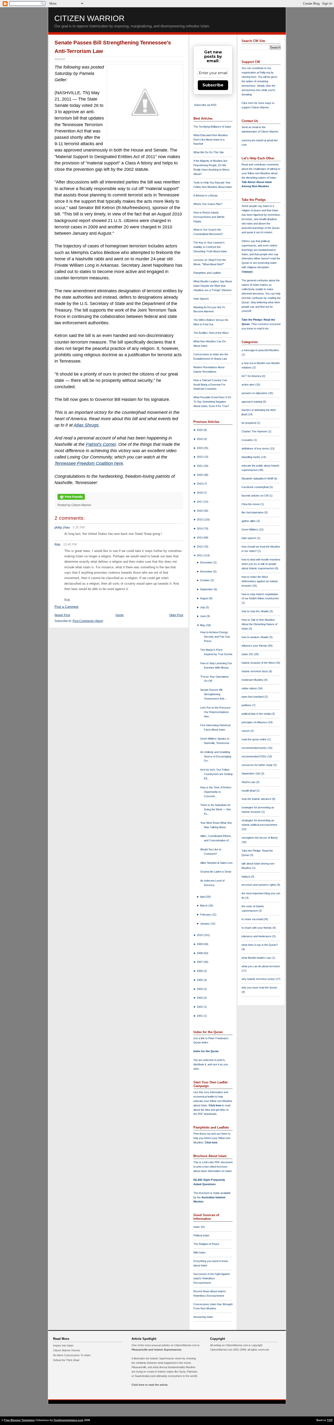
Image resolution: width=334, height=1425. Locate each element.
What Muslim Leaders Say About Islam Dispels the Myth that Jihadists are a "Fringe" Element (212, 286)
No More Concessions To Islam (71, 1355)
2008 (200, 953)
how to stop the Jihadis (255, 611)
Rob (57, 544)
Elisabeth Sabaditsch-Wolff (258, 478)
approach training (252, 401)
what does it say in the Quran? (260, 944)
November (206, 571)
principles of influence (255, 722)
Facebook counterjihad (255, 487)
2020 (200, 474)
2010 (200, 935)
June (203, 616)
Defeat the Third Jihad (66, 1360)
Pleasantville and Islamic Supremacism (156, 1349)
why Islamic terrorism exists (259, 978)
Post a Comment (66, 607)
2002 (200, 1006)
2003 (200, 997)
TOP (330, 1420)
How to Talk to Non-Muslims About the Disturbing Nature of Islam (259, 624)
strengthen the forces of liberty (260, 837)
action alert (248, 384)
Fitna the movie (251, 504)
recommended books (254, 747)
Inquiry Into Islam (63, 1345)
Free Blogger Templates (19, 1420)
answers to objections (255, 393)
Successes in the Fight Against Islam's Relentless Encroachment (211, 1278)
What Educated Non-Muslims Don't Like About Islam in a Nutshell (210, 139)
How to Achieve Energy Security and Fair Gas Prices (215, 636)
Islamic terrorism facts (255, 671)
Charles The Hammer (255, 431)
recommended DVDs (254, 756)
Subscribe (212, 85)
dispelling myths (251, 457)
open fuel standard (253, 696)
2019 (200, 483)
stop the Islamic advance (257, 798)
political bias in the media (256, 713)
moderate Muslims (253, 679)
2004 (200, 988)
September (207, 589)
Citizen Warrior (89, 18)
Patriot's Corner (101, 444)
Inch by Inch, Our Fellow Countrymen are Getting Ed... (216, 774)
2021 (200, 465)
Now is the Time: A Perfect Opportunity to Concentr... (215, 792)
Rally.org (265, 72)
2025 (200, 429)
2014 (200, 528)
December (206, 562)
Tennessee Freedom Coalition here (89, 463)
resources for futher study (257, 764)
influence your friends (255, 645)
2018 (200, 492)
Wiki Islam (199, 1252)
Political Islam (201, 1235)
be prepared (249, 422)
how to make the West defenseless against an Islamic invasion (260, 581)
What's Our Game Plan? (207, 204)
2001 (200, 1015)
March (204, 905)
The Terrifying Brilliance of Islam (212, 126)
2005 (200, 979)
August (204, 598)
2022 (200, 456)
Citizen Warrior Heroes (66, 1350)
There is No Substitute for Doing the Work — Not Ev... (215, 809)
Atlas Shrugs (86, 425)
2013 (200, 537)
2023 (200, 448)
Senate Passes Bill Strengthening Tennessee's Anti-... (213, 694)
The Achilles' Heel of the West (210, 332)
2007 (200, 961)
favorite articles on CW (255, 495)
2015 (200, 519)
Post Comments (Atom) (88, 621)
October (205, 580)
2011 (200, 555)
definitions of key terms (256, 448)
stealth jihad (249, 790)
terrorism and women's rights (259, 884)
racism (246, 730)
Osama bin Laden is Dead (215, 871)
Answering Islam (203, 1316)
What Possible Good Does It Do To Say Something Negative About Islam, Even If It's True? (212, 401)
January (205, 923)
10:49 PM (70, 544)
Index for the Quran (206, 1051)
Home (120, 615)
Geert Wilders (250, 529)
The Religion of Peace (206, 1243)
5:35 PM (79, 527)
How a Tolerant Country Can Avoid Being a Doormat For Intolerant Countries (210, 384)
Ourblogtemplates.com (68, 1420)
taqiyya (247, 271)
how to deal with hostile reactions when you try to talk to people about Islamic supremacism (261, 564)
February (206, 914)
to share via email (252, 919)
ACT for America (252, 376)
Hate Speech (201, 298)
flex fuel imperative (253, 512)
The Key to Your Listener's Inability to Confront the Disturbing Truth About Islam (210, 247)
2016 (200, 510)
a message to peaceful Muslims (260, 350)
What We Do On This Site (208, 152)
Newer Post (62, 615)
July (203, 607)
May (203, 625)
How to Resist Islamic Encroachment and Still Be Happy (208, 217)
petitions (247, 705)
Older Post (176, 615)
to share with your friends (257, 927)
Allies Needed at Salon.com (216, 862)
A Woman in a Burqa (205, 195)
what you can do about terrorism (261, 966)
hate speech (249, 538)
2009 (200, 944)
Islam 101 (199, 1226)
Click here (211, 1142)
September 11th (251, 773)
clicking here (249, 76)
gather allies (249, 520)
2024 (200, 439)
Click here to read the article (149, 1384)
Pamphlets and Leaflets (207, 272)
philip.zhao (62, 527)
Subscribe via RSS (205, 104)
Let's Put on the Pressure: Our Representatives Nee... (215, 712)
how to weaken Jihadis (255, 637)
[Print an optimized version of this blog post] (71, 500)
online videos (250, 688)
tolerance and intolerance (257, 936)
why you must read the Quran (259, 987)
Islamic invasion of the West (258, 662)
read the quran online (254, 739)
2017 (200, 501)
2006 (200, 970)
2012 (200, 546)
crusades (248, 439)
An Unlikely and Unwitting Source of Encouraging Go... (215, 756)
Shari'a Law (249, 782)
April (203, 896)
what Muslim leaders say (257, 957)
